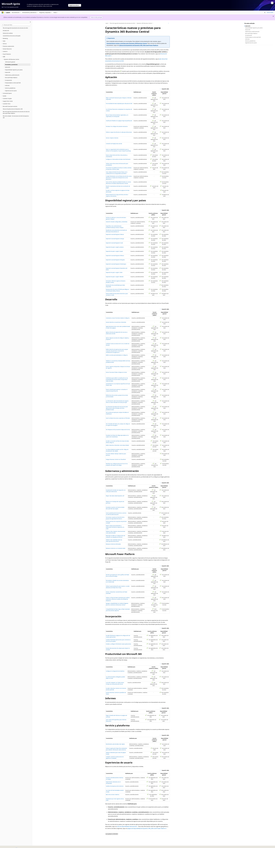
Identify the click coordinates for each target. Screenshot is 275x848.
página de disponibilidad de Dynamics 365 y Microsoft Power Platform (147, 828)
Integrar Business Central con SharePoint (116, 459)
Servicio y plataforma (250, 41)
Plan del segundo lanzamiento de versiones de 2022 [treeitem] (15, 28)
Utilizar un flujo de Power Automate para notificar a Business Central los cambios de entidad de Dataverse (118, 599)
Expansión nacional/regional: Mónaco (115, 255)
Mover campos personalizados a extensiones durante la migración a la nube (115, 527)
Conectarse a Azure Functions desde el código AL (117, 318)
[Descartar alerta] (272, 3)
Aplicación (247, 26)
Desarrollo (247, 29)
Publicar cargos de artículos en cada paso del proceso (119, 132)
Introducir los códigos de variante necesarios (117, 126)
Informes (247, 39)
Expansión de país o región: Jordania (115, 247)
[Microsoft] (3, 12)
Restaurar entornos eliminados (113, 544)
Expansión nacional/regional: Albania (115, 234)
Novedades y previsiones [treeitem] (11, 64)
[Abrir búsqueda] (264, 12)
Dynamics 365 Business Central (144, 23)
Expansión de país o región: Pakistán (115, 276)
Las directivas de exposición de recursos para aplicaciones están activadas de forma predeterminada (117, 408)
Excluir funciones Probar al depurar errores (116, 372)
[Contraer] (30, 22)
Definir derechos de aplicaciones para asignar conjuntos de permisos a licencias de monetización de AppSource (117, 351)
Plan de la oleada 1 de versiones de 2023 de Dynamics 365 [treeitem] (16, 116)
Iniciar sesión (270, 12)
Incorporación (248, 35)
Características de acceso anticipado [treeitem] (11, 35)
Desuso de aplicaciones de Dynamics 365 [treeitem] (13, 109)
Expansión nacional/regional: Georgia (115, 238)
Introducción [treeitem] (6, 30)
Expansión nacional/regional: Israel (114, 243)
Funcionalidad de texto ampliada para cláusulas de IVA (119, 103)
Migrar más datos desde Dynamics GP (115, 495)
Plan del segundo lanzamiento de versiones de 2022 (122, 23)
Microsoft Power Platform (251, 33)
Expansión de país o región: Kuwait (114, 251)
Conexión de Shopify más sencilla (114, 143)
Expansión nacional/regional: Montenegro (116, 264)
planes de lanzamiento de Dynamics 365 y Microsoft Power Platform (138, 45)
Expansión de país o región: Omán (114, 272)
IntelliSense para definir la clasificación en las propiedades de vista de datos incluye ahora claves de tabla (117, 379)
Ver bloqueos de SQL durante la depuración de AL (118, 429)
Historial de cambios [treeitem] (8, 33)
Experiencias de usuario (251, 42)
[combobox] (16, 25)
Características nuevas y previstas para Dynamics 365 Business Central (126, 43)
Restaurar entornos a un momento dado (115, 548)
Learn (107, 23)
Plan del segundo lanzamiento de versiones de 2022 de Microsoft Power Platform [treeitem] (16, 112)
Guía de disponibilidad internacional (126, 826)
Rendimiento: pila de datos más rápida (115, 744)
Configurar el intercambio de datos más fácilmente (118, 159)
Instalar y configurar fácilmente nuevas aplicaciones (118, 644)
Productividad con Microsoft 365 (253, 37)
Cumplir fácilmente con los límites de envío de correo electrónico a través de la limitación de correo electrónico (119, 178)
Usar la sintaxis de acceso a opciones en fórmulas (118, 418)
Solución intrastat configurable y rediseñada (116, 221)
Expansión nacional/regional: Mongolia (115, 259)
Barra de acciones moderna (112, 794)
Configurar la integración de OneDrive (115, 671)
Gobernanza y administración (252, 31)
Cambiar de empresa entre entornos (114, 786)
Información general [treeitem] (10, 62)
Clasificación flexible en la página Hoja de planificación (119, 120)
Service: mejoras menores (112, 138)
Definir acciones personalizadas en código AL (117, 355)
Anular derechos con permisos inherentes (116, 322)
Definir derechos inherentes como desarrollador (117, 445)
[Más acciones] (168, 23)
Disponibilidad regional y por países (254, 28)
